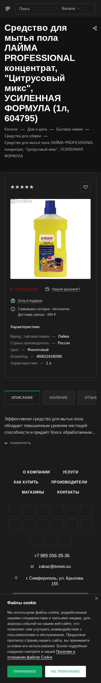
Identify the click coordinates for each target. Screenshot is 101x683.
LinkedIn (65, 539)
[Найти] (88, 9)
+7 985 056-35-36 (52, 556)
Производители (69, 482)
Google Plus (29, 525)
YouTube (86, 511)
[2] (17, 187)
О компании (36, 472)
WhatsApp (58, 525)
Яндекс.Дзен (72, 525)
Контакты (68, 492)
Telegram (72, 511)
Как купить (26, 482)
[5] (31, 187)
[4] (26, 187)
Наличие (59, 398)
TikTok (86, 525)
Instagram (58, 511)
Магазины (33, 492)
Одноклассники (15, 525)
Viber (43, 525)
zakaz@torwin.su (55, 566)
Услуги (70, 472)
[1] (12, 187)
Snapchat (51, 539)
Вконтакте (15, 511)
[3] (21, 187)
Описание (22, 398)
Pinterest (36, 539)
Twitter (43, 511)
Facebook (29, 511)
